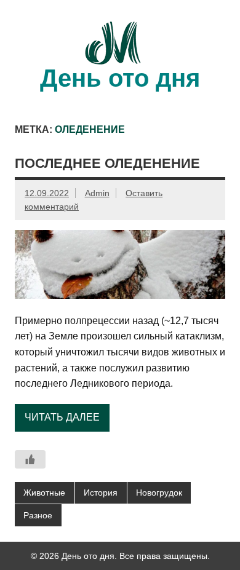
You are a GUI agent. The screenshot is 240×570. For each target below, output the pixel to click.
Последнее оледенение (107, 163)
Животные (44, 492)
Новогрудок (159, 492)
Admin (97, 193)
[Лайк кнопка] (30, 459)
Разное (37, 515)
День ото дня (120, 78)
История (101, 492)
